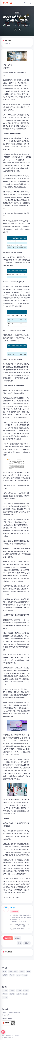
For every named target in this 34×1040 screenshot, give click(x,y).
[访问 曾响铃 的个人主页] (6, 919)
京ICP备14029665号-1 (7, 1037)
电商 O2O (25, 990)
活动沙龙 (5, 994)
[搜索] (25, 3)
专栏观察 (17, 12)
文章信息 (17, 938)
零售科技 (12, 975)
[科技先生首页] (7, 3)
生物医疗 (22, 971)
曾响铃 (13, 908)
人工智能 (5, 997)
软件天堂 (24, 975)
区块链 (25, 994)
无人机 (28, 971)
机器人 (16, 971)
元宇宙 (4, 971)
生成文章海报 (8, 938)
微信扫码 (27, 943)
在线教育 (5, 975)
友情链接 (4, 1018)
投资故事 (19, 994)
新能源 (10, 971)
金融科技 (12, 990)
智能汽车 (19, 990)
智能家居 (12, 994)
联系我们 (10, 1018)
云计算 (18, 975)
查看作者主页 (15, 911)
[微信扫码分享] (19, 29)
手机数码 (5, 990)
